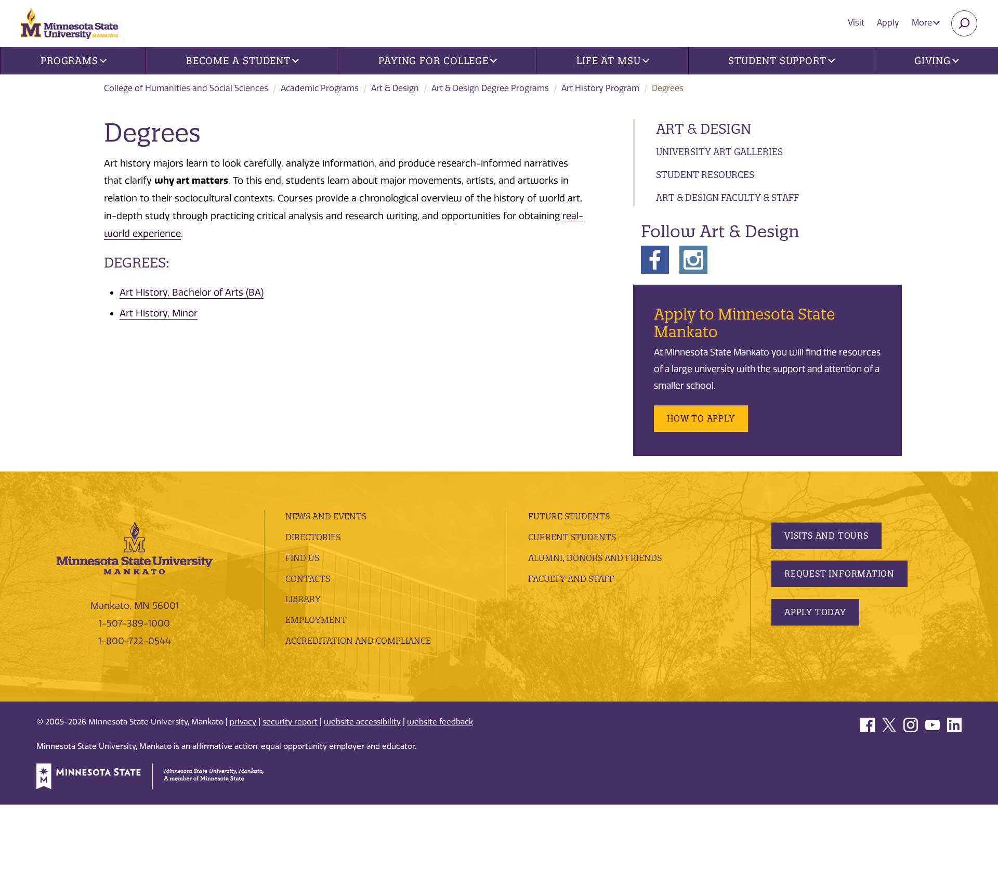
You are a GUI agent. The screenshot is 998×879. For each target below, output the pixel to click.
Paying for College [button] (433, 61)
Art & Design (395, 88)
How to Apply (701, 418)
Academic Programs (320, 88)
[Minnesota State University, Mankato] (134, 547)
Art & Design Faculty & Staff (727, 197)
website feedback (440, 722)
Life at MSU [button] (608, 61)
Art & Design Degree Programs (490, 88)
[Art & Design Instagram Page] (693, 258)
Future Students (569, 516)
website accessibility (362, 722)
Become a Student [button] (238, 61)
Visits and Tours (826, 535)
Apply (888, 23)
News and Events (325, 516)
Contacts (307, 579)
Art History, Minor (159, 313)
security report (290, 722)
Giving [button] (932, 61)
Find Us (302, 558)
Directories (312, 537)
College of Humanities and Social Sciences (186, 88)
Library (303, 599)
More (923, 23)
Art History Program (600, 88)
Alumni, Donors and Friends (595, 558)
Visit (856, 23)
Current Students (572, 537)
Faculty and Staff (571, 579)
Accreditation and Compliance (358, 640)
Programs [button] (69, 61)
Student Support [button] (777, 61)
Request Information (839, 573)
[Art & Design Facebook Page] (655, 258)
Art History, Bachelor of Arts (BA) (192, 292)
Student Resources (705, 174)
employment (316, 620)
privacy (243, 722)
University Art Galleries (719, 151)
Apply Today (815, 612)
